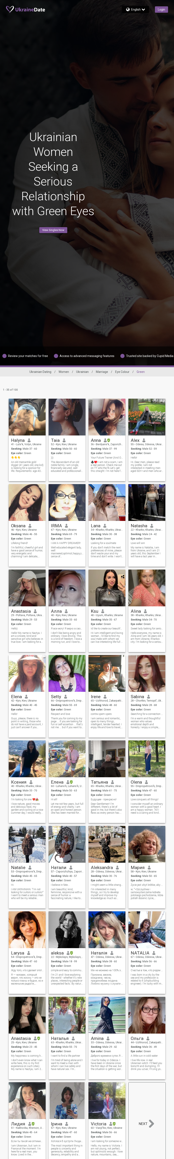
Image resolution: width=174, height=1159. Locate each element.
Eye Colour (122, 372)
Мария (138, 867)
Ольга (137, 1038)
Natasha (139, 525)
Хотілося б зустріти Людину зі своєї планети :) (67, 1141)
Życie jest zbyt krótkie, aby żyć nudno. (147, 884)
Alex (135, 440)
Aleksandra (102, 867)
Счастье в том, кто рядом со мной (147, 970)
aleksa (57, 953)
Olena (136, 782)
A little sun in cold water (144, 1055)
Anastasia (21, 611)
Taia (55, 440)
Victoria (98, 1123)
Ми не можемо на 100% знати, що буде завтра (107, 970)
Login (161, 9)
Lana (95, 525)
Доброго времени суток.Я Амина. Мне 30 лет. (107, 1055)
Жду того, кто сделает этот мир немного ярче (27, 970)
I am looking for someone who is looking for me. (107, 1141)
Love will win (138, 543)
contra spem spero (101, 714)
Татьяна (99, 782)
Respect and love (60, 714)
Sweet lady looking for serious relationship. (147, 628)
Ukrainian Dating (40, 372)
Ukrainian (82, 372)
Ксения (19, 782)
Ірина (56, 1123)
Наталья (60, 1038)
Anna (96, 440)
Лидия (18, 1123)
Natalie (18, 867)
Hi (12, 884)
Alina (136, 611)
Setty (56, 696)
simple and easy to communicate (67, 970)
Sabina (137, 696)
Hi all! (54, 799)
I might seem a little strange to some (107, 884)
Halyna (18, 440)
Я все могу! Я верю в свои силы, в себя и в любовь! (67, 628)
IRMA (56, 525)
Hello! (134, 457)
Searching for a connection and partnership (147, 714)
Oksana (18, 525)
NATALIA (140, 953)
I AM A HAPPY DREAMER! (66, 543)
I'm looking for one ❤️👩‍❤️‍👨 (25, 799)
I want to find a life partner (65, 1055)
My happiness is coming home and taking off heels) (27, 1055)
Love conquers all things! (145, 799)
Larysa (17, 953)
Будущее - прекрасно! (103, 799)
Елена (57, 782)
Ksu (94, 611)
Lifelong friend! (19, 543)
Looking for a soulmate (103, 543)
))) (52, 457)
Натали (58, 867)
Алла (56, 611)
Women (64, 372)
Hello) (14, 628)
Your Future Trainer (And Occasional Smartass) (107, 457)
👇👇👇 (16, 457)
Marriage (102, 372)
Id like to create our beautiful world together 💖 (107, 628)
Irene (96, 696)
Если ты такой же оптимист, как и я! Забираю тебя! (27, 1141)
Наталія (99, 953)
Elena (16, 696)
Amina (97, 1038)
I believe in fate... (60, 884)
